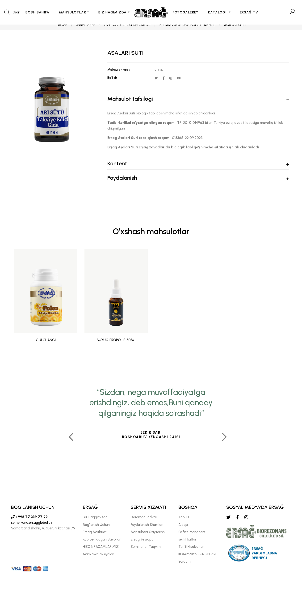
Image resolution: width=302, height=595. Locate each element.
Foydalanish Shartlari (147, 525)
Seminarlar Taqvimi (146, 547)
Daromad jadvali (144, 517)
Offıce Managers (191, 532)
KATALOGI (218, 12)
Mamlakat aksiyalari (98, 554)
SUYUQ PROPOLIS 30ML (116, 340)
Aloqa (183, 525)
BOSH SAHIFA (37, 12)
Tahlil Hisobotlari (191, 547)
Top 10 (183, 517)
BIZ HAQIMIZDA (112, 12)
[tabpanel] (46, 299)
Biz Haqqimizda (95, 517)
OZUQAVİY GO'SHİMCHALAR (127, 25)
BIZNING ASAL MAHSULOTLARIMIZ (187, 25)
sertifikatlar (187, 539)
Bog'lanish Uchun (96, 525)
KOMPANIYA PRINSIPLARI (197, 554)
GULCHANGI (46, 340)
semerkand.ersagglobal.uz (31, 522)
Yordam (184, 561)
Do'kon (62, 25)
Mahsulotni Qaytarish (148, 532)
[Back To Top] (289, 565)
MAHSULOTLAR (72, 12)
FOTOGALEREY (186, 12)
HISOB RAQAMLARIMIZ (101, 547)
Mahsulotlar (85, 25)
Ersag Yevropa (142, 539)
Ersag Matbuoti (95, 532)
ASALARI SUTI (235, 25)
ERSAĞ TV (249, 12)
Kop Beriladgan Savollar (102, 539)
